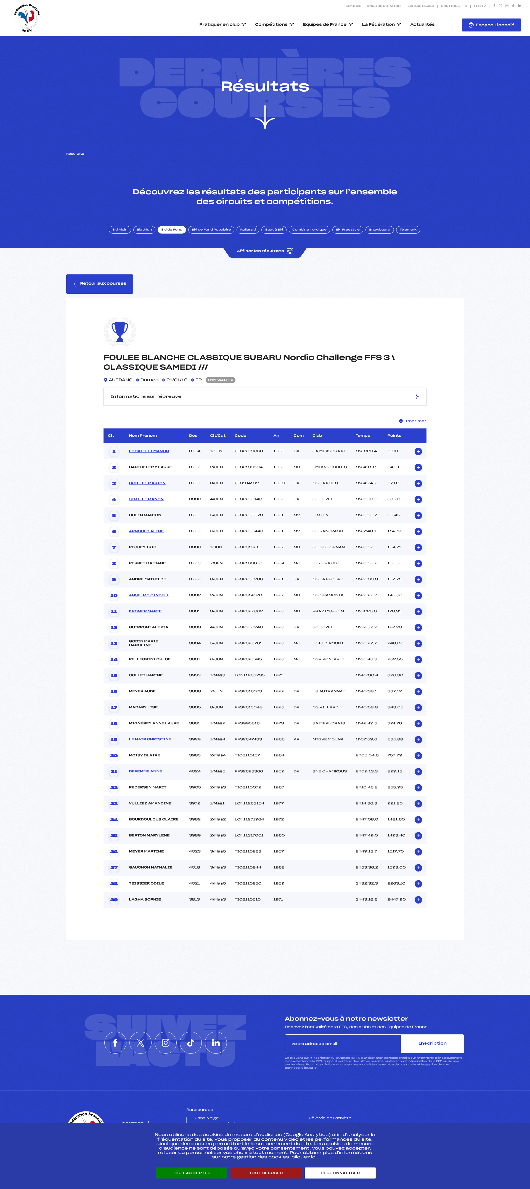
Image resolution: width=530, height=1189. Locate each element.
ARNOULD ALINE (146, 531)
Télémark (408, 230)
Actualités (422, 25)
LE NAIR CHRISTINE (150, 739)
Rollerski (248, 230)
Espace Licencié (495, 25)
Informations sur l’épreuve (146, 397)
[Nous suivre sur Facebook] (494, 6)
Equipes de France (325, 25)
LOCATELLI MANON (149, 451)
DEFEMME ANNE (145, 771)
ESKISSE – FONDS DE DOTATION (373, 6)
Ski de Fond (171, 230)
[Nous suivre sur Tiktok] (513, 6)
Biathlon (144, 230)
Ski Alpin (120, 230)
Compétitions (271, 25)
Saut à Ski (274, 230)
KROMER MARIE (145, 611)
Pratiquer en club (220, 25)
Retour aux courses (103, 283)
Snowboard (379, 230)
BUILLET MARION (147, 483)
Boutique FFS (454, 6)
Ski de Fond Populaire (211, 230)
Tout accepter (192, 1173)
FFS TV (480, 6)
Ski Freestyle (348, 230)
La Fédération (378, 25)
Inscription (432, 1043)
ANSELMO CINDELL (149, 595)
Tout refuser (266, 1173)
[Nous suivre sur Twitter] (500, 6)
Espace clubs (420, 6)
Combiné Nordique (309, 230)
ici (315, 1068)
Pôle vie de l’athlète (330, 1118)
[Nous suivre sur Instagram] (506, 6)
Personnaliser (340, 1173)
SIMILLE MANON (146, 499)
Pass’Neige (207, 1118)
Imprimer (415, 421)
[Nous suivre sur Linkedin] (519, 6)
